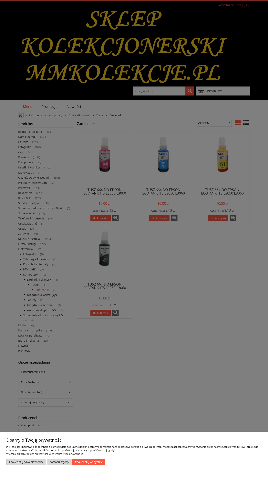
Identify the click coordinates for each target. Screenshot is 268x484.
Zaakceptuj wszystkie (89, 462)
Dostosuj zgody (59, 462)
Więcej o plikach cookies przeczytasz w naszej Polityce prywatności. (45, 454)
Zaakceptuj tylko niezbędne (26, 462)
